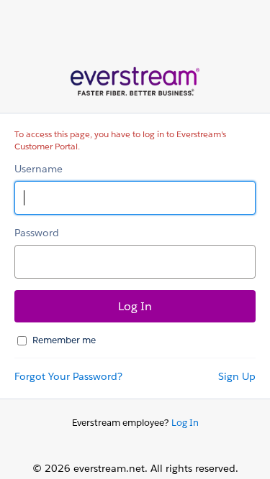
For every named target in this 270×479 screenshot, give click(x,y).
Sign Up (237, 376)
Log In (185, 423)
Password (36, 232)
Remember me (64, 340)
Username (38, 168)
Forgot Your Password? (68, 376)
